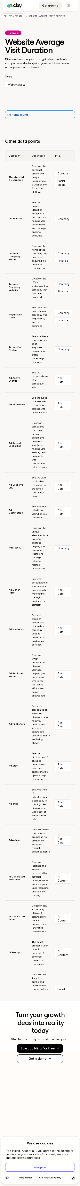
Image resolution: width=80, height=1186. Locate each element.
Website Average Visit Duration (47, 16)
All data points (13, 16)
